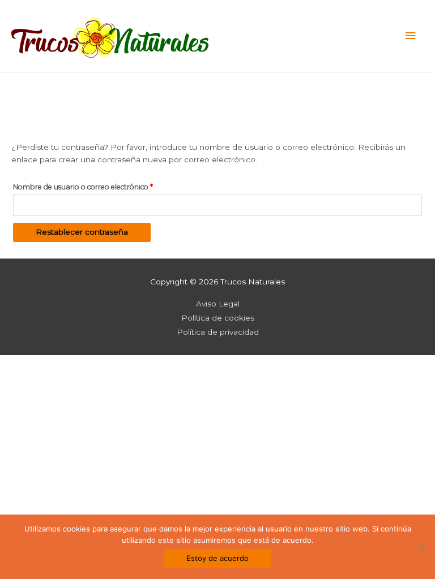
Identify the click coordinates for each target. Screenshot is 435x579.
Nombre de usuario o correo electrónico (103, 186)
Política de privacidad (218, 331)
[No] (421, 546)
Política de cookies (217, 317)
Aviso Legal (218, 303)
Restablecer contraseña (82, 231)
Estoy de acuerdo (217, 558)
